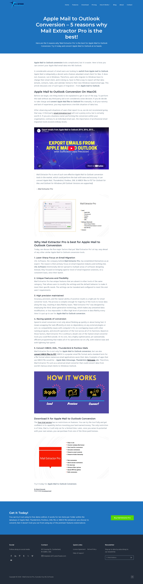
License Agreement (79, 549)
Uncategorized (46, 491)
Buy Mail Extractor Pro (122, 518)
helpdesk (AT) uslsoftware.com (55, 556)
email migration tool (62, 113)
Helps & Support (78, 553)
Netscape (91, 360)
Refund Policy (91, 549)
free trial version (45, 422)
